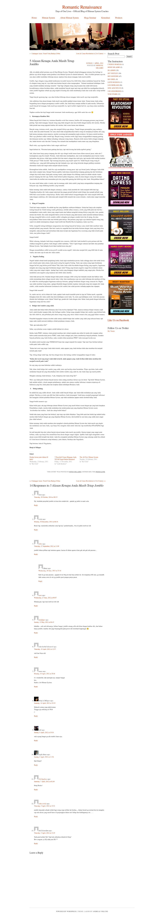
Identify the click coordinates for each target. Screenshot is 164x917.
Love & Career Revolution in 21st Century (90, 53)
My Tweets (111, 331)
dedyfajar (42, 620)
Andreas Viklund (100, 911)
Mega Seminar (90, 17)
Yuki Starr (112, 94)
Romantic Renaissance (82, 7)
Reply (36, 505)
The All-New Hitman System (89, 457)
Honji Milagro (75, 472)
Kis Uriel (111, 79)
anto (40, 595)
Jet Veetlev (113, 73)
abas (40, 544)
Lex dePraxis (113, 85)
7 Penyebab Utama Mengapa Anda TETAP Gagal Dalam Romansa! (65, 458)
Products (118, 17)
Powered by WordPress (66, 911)
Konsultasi (105, 17)
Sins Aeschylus (114, 88)
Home (34, 17)
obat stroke (42, 804)
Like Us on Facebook (118, 320)
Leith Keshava (114, 82)
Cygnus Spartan (114, 64)
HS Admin (111, 70)
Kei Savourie (113, 76)
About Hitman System (69, 17)
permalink (100, 472)
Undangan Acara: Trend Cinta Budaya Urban (45, 53)
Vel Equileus (43, 779)
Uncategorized (114, 91)
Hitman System (48, 17)
